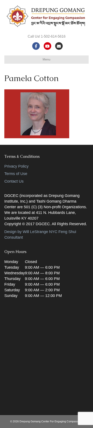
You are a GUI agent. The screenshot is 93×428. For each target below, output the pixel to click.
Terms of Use (15, 174)
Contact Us (14, 181)
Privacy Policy (16, 166)
